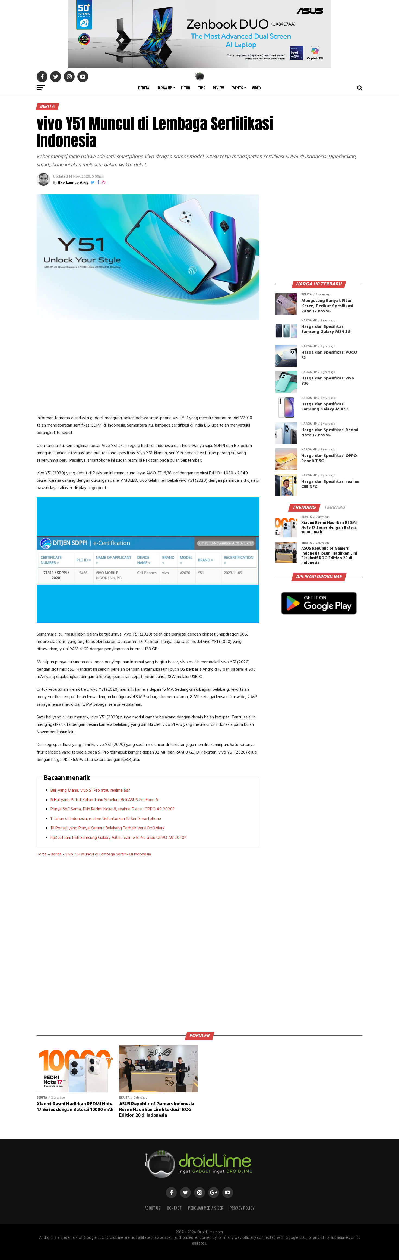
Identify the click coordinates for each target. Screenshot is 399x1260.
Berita (143, 88)
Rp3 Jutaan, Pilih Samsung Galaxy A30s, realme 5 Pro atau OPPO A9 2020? (118, 837)
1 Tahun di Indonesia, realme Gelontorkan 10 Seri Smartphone (105, 818)
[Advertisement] (148, 368)
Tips (201, 88)
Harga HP (164, 88)
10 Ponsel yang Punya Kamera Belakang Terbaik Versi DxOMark (107, 828)
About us (152, 1208)
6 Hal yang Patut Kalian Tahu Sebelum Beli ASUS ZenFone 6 (104, 800)
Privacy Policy (242, 1208)
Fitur (185, 88)
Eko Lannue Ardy (73, 183)
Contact (174, 1208)
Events (237, 88)
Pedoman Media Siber (205, 1208)
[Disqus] (148, 942)
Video (256, 88)
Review (218, 88)
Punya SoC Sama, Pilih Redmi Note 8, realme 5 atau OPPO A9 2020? (112, 809)
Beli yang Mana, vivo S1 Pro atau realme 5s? (90, 790)
